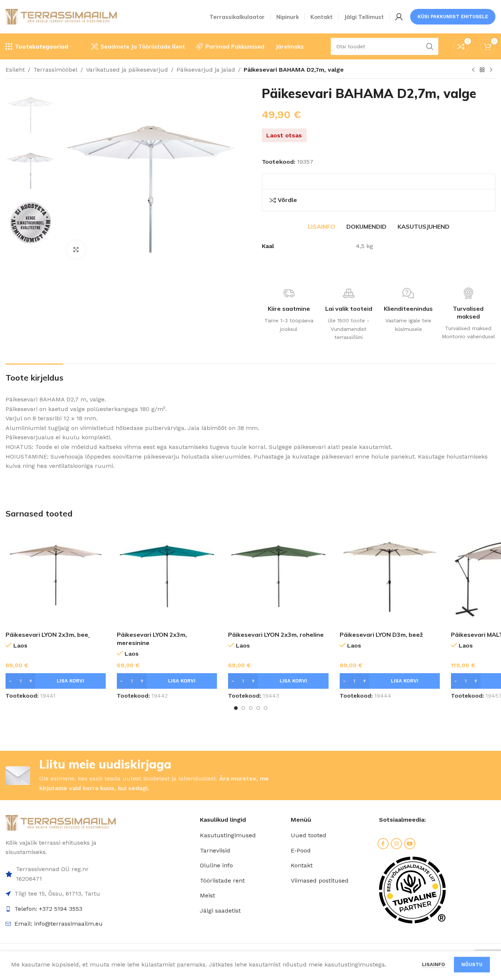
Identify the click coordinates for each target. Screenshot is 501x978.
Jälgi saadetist (220, 910)
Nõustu (471, 964)
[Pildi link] (61, 822)
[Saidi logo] (61, 16)
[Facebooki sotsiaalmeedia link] (383, 843)
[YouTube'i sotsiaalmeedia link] (409, 843)
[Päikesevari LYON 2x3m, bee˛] (56, 577)
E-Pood (301, 850)
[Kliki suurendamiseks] (76, 249)
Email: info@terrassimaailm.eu (58, 923)
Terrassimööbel (55, 69)
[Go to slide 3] (251, 708)
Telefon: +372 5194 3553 (48, 908)
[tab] (321, 226)
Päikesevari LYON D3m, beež (381, 634)
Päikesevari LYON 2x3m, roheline (276, 634)
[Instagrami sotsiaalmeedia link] (396, 843)
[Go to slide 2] (243, 708)
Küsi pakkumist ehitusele (453, 16)
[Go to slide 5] (265, 708)
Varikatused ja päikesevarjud (127, 69)
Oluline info (216, 865)
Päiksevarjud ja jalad (206, 69)
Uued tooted (308, 835)
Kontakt (302, 865)
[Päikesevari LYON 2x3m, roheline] (278, 577)
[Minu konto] (399, 16)
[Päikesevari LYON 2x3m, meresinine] (167, 577)
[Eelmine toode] (473, 70)
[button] (56, 681)
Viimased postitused (320, 880)
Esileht (15, 69)
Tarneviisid (215, 850)
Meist (207, 895)
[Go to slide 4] (258, 708)
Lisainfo (434, 964)
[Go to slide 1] (236, 708)
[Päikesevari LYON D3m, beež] (390, 577)
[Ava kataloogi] (482, 70)
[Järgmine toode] (491, 70)
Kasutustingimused (228, 835)
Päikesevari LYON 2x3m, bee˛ (48, 634)
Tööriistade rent (222, 880)
